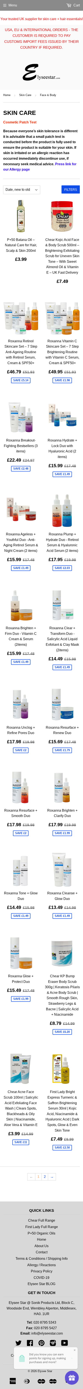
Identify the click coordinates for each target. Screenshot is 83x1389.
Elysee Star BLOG (41, 1284)
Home (6, 95)
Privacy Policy (41, 1271)
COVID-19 (41, 1277)
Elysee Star (45, 1371)
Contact (41, 1252)
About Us (41, 1246)
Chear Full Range (41, 1220)
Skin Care (25, 95)
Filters (70, 189)
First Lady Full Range (41, 1227)
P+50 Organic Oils (41, 1233)
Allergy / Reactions (41, 1265)
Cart (76, 5)
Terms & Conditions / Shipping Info (42, 1258)
